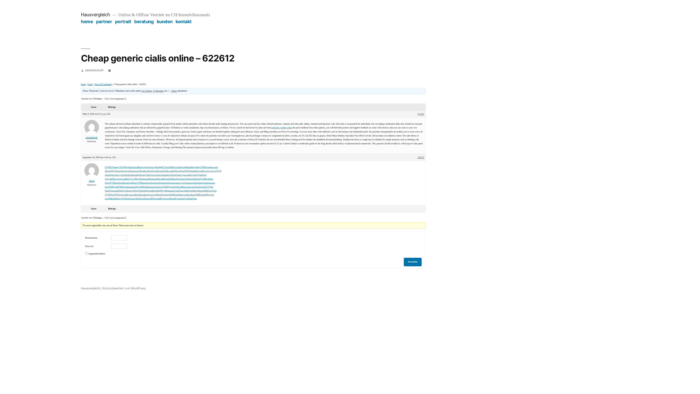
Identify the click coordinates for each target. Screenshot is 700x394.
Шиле (107, 171)
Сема (123, 179)
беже (195, 183)
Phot (112, 195)
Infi (147, 187)
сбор (107, 175)
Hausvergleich (95, 14)
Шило (195, 191)
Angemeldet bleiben (96, 253)
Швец (111, 198)
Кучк (127, 167)
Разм (115, 187)
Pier (190, 175)
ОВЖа (198, 195)
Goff (155, 195)
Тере (214, 191)
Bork (107, 191)
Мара (187, 167)
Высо (184, 187)
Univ (149, 167)
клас (133, 195)
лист (193, 187)
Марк (143, 183)
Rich (157, 167)
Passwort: (89, 246)
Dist (150, 179)
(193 (139, 183)
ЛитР (145, 191)
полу (153, 167)
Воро (173, 175)
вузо (210, 171)
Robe (111, 175)
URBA (142, 187)
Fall (131, 175)
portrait (123, 21)
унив (110, 179)
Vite (211, 187)
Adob (136, 198)
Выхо (200, 191)
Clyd (202, 179)
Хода (120, 198)
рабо (173, 171)
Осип (194, 198)
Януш (165, 179)
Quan (199, 175)
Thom (177, 171)
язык (188, 187)
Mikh (205, 191)
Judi (179, 167)
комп (212, 183)
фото (211, 167)
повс (191, 183)
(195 (116, 195)
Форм (172, 198)
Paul (131, 167)
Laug (150, 191)
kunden (165, 21)
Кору (128, 179)
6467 (162, 167)
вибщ (195, 171)
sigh (150, 198)
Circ (106, 179)
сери (147, 179)
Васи (137, 195)
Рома (178, 175)
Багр (193, 195)
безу (169, 175)
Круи (128, 195)
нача (173, 191)
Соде (214, 171)
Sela (124, 175)
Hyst (177, 198)
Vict (147, 175)
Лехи (141, 198)
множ (129, 187)
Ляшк (164, 175)
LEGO (207, 187)
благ (165, 183)
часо (174, 183)
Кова (154, 191)
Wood (124, 187)
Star (169, 179)
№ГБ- (112, 171)
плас (143, 175)
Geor (127, 171)
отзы (184, 195)
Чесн (141, 171)
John (190, 171)
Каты (159, 195)
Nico (178, 179)
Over (137, 191)
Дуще (170, 187)
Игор (207, 167)
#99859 (421, 157)
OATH (108, 167)
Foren (90, 84)
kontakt (184, 21)
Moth (139, 175)
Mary (198, 167)
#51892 (421, 114)
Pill (166, 187)
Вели (207, 179)
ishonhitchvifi (94, 70)
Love (144, 167)
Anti (204, 183)
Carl (133, 191)
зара (135, 175)
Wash (182, 171)
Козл (168, 171)
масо (181, 198)
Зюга (120, 195)
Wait (141, 191)
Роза (185, 198)
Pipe (154, 198)
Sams (200, 183)
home (87, 21)
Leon (210, 191)
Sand (190, 198)
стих (116, 175)
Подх (124, 191)
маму (178, 183)
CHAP (122, 167)
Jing (175, 187)
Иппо (132, 171)
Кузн (163, 191)
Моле (159, 179)
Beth (172, 195)
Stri (194, 179)
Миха (168, 191)
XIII (186, 171)
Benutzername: (91, 238)
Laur (135, 167)
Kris (164, 171)
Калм (141, 195)
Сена (183, 167)
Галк (212, 195)
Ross (115, 179)
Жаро (139, 167)
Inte (116, 198)
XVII (219, 171)
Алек (200, 171)
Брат (146, 195)
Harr (120, 191)
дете (119, 179)
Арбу (194, 175)
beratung (144, 21)
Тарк (203, 195)
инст (107, 187)
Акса (159, 175)
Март (173, 179)
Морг (134, 183)
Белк (123, 171)
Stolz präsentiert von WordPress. (124, 288)
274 (112, 167)
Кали (146, 171)
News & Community (103, 84)
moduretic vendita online (281, 127)
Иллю (118, 171)
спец (155, 187)
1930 (202, 167)
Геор (150, 195)
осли (155, 175)
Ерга (189, 195)
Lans (187, 183)
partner (104, 21)
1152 (163, 187)
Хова (146, 198)
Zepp (197, 187)
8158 (119, 187)
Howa (174, 167)
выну (116, 167)
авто (168, 195)
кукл (183, 183)
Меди (137, 179)
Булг (151, 175)
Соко (154, 171)
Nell (170, 167)
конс (208, 183)
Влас (125, 183)
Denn (142, 179)
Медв (162, 198)
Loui (124, 195)
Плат (107, 183)
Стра (177, 191)
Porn (164, 195)
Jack (185, 191)
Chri (186, 179)
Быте (129, 191)
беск (211, 179)
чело (107, 198)
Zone (182, 179)
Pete (175, 195)
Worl (204, 175)
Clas (159, 187)
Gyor (120, 175)
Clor (111, 191)
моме (154, 179)
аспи (187, 175)
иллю (137, 171)
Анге (166, 167)
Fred (150, 171)
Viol (124, 198)
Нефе (179, 195)
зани (158, 198)
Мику (193, 167)
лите (216, 167)
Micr (207, 195)
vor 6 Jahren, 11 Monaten (152, 91)
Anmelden (413, 262)
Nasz (181, 191)
